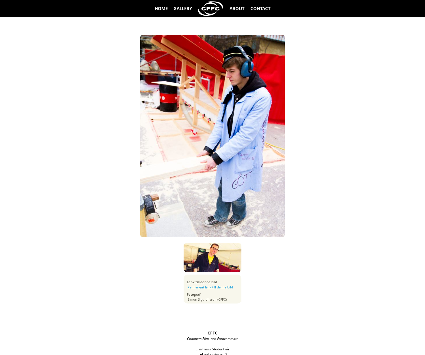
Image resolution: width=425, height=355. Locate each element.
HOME (161, 8)
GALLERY (182, 8)
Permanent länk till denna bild (210, 287)
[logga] (211, 8)
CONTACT (260, 8)
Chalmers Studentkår (212, 349)
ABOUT (237, 8)
